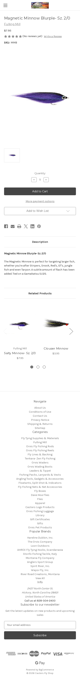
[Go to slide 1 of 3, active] (31, 367)
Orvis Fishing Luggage (40, 511)
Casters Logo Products (40, 507)
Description (40, 242)
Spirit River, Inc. (40, 566)
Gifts (40, 523)
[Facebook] (6, 226)
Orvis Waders (40, 462)
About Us (40, 407)
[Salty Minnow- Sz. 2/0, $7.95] (20, 323)
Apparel (40, 503)
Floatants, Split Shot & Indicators (40, 482)
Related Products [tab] (40, 293)
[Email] (13, 226)
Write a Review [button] (53, 36)
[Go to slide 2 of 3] (38, 367)
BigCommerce (46, 669)
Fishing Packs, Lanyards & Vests (40, 474)
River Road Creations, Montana (40, 574)
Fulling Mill (40, 442)
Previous (5, 331)
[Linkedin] (32, 226)
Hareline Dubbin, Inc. (40, 537)
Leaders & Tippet (40, 470)
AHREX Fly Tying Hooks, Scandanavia (40, 549)
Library (40, 515)
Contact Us (40, 415)
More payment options (40, 201)
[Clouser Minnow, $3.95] (56, 323)
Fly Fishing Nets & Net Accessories (40, 487)
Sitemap (40, 428)
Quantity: (40, 173)
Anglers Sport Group (40, 562)
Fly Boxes (40, 491)
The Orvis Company (40, 541)
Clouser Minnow (56, 348)
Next (71, 331)
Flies (40, 499)
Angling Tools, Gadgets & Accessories (40, 478)
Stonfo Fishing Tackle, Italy (40, 554)
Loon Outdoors (40, 545)
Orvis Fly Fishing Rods (40, 446)
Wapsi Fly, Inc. (40, 570)
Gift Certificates (40, 519)
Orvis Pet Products (40, 527)
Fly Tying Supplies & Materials (40, 438)
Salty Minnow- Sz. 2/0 (20, 353)
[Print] (19, 226)
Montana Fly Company (40, 558)
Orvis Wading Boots (40, 466)
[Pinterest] (39, 226)
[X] (26, 226)
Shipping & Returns (40, 424)
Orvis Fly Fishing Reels (40, 450)
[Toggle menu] (5, 5)
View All (40, 578)
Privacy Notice (40, 420)
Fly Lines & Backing (40, 454)
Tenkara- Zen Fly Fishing (40, 458)
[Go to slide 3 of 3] (44, 367)
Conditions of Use (40, 411)
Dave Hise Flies (40, 495)
